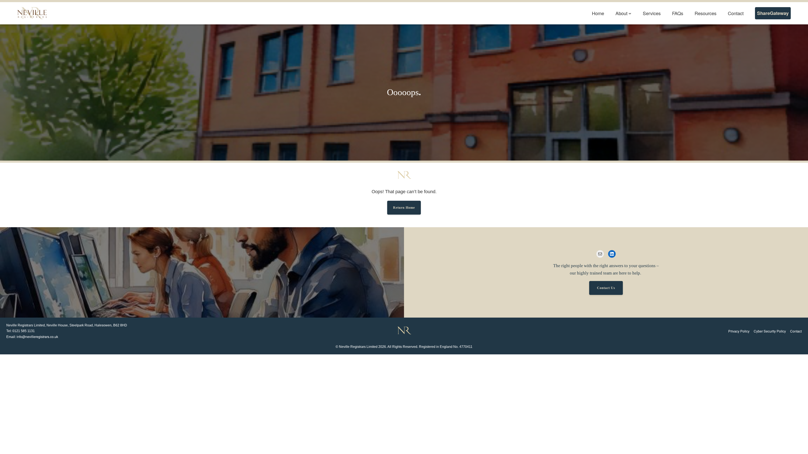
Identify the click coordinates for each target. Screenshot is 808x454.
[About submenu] (630, 13)
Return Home (404, 207)
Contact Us (606, 288)
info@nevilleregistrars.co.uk (37, 336)
